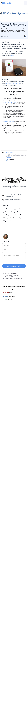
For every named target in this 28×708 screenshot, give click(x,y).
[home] (6, 3)
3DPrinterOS (9, 152)
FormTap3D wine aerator (13, 83)
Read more (9, 157)
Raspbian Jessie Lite (9, 121)
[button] (25, 3)
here (12, 55)
